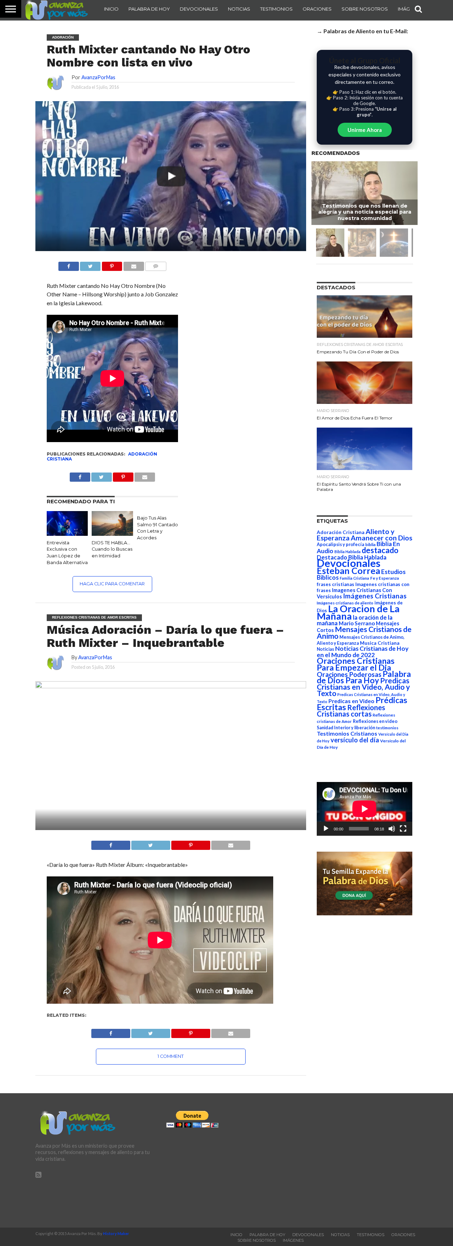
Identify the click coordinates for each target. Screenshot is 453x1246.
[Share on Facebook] (110, 843)
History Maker (116, 1233)
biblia (370, 544)
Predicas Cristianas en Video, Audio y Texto (363, 687)
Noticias (239, 9)
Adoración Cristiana (341, 532)
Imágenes (293, 1240)
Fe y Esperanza (384, 578)
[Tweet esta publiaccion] (101, 475)
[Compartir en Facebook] (68, 264)
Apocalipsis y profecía (340, 544)
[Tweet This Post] (150, 843)
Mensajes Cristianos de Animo (364, 632)
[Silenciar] (391, 828)
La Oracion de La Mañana (358, 612)
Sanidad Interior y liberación (346, 727)
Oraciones (317, 9)
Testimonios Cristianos (347, 733)
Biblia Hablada (347, 551)
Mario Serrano (357, 623)
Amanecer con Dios (381, 538)
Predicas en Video (351, 700)
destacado (380, 550)
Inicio (111, 9)
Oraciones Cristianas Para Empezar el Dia (356, 664)
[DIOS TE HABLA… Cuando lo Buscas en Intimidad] (112, 533)
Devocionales (199, 9)
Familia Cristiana (354, 578)
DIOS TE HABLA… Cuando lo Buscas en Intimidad (112, 549)
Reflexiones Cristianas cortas (351, 710)
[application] (364, 809)
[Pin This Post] (190, 843)
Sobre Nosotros (365, 9)
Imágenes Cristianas (375, 596)
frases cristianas (335, 584)
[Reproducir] (325, 828)
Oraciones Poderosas (349, 674)
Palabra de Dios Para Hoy (364, 677)
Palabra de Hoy (149, 9)
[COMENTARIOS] (155, 264)
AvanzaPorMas (98, 77)
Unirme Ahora (365, 130)
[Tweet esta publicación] (90, 264)
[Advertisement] (358, 1160)
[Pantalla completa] (403, 828)
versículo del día (355, 740)
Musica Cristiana (380, 643)
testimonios (387, 727)
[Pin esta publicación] (112, 264)
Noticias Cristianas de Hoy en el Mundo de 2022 (362, 652)
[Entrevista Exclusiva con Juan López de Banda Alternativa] (67, 533)
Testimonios (276, 9)
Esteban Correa (348, 570)
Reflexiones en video (375, 721)
